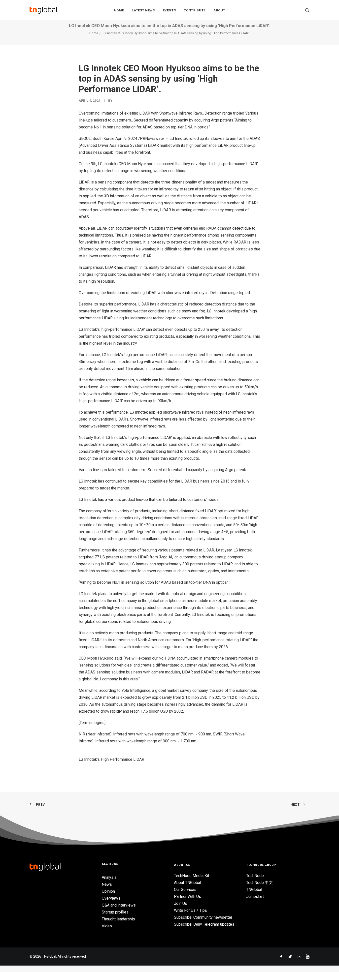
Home (119, 10)
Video (107, 926)
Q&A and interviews (119, 905)
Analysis (109, 877)
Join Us (180, 903)
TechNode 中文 (259, 882)
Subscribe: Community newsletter (203, 917)
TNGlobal (254, 889)
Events (169, 10)
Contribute (194, 10)
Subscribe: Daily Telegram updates (204, 924)
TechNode (255, 875)
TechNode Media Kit (191, 875)
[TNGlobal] (43, 10)
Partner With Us (187, 896)
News (107, 884)
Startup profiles (115, 912)
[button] (307, 10)
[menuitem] (119, 10)
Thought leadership (118, 919)
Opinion (108, 891)
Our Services (185, 889)
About (219, 10)
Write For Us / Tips (190, 910)
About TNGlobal (187, 882)
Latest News (143, 10)
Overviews (111, 898)
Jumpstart (255, 896)
